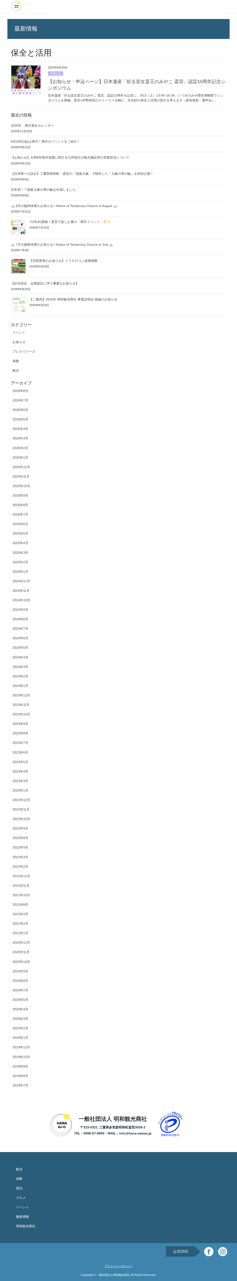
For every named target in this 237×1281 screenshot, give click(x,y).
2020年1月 (20, 1038)
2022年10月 (21, 819)
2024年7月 (20, 628)
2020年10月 (21, 962)
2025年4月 (20, 543)
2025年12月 (21, 467)
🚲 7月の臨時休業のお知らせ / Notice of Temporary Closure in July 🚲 (62, 244)
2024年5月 (20, 647)
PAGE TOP (227, 1238)
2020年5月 (20, 1000)
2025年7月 (20, 514)
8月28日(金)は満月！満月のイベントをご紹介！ (45, 141)
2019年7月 (20, 1085)
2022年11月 (21, 809)
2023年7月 (20, 743)
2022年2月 (20, 866)
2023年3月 (20, 781)
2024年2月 (20, 676)
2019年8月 (20, 1076)
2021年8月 (20, 904)
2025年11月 (21, 476)
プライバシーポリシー (118, 1266)
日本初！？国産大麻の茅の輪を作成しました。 (45, 189)
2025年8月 (20, 505)
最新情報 (22, 1216)
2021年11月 (21, 885)
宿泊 (19, 1188)
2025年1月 (20, 571)
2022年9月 (20, 828)
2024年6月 (20, 638)
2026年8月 (20, 391)
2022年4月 (20, 847)
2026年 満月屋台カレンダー (32, 125)
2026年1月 (20, 457)
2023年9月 (20, 724)
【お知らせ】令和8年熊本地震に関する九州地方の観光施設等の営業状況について (70, 157)
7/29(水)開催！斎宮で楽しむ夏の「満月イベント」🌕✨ (70, 222)
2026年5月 (20, 419)
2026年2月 (20, 448)
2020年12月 (21, 942)
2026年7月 (20, 400)
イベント (18, 332)
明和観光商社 (25, 1226)
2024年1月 (20, 686)
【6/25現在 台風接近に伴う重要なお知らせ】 (45, 283)
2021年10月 (21, 895)
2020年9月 (20, 971)
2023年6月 (20, 752)
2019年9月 (20, 1066)
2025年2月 (20, 562)
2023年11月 (21, 705)
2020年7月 (20, 990)
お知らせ (55, 73)
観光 (15, 370)
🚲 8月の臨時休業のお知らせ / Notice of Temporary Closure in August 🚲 (64, 206)
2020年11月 (21, 952)
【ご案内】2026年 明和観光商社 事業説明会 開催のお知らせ (73, 299)
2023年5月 (20, 762)
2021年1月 (20, 933)
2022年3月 (20, 857)
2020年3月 (20, 1019)
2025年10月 (21, 486)
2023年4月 (20, 771)
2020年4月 (20, 1009)
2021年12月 (21, 876)
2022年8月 (20, 838)
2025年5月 (20, 533)
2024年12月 (21, 581)
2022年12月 (21, 800)
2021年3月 (20, 914)
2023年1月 (20, 790)
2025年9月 (20, 495)
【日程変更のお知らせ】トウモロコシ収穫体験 (63, 261)
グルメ (21, 1198)
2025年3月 (20, 552)
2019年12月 (21, 1047)
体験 (15, 361)
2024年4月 (20, 657)
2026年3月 (20, 438)
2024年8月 (20, 619)
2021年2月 (20, 923)
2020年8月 (20, 981)
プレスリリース (23, 351)
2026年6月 (20, 410)
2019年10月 (21, 1057)
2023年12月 (21, 695)
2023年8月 (20, 733)
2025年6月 (20, 524)
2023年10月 (21, 714)
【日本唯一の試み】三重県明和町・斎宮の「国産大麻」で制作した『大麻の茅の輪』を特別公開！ (82, 173)
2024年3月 (20, 667)
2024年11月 (21, 590)
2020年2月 (20, 1028)
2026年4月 (20, 429)
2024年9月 (20, 609)
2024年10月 (21, 600)
